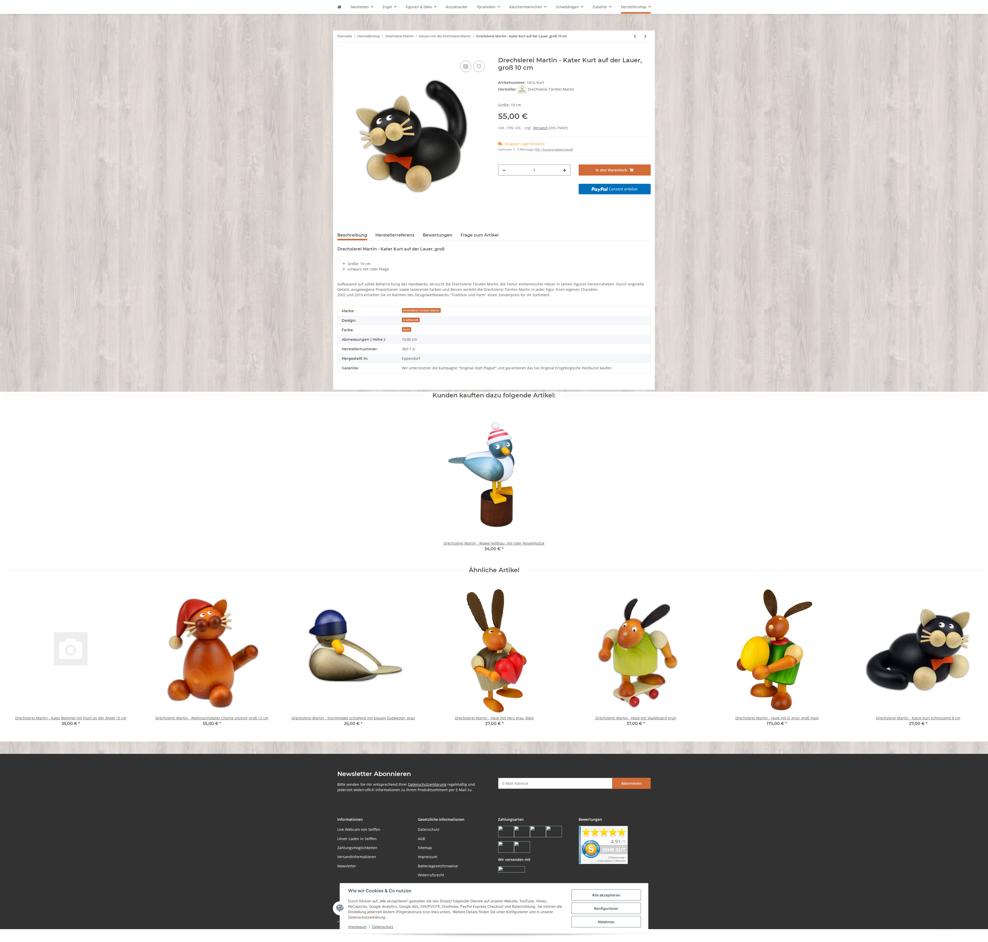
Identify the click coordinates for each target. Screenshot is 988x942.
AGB (421, 838)
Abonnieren (631, 783)
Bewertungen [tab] (437, 235)
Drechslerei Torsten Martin (421, 310)
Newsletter (346, 866)
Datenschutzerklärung (427, 784)
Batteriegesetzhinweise (438, 866)
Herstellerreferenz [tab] (394, 235)
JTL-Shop (961, 935)
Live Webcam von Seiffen (358, 829)
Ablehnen (606, 922)
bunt (406, 329)
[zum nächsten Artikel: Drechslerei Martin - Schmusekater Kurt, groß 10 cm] (645, 36)
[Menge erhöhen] (564, 170)
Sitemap (425, 847)
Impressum (427, 856)
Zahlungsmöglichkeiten (357, 847)
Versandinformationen (356, 856)
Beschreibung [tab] (352, 235)
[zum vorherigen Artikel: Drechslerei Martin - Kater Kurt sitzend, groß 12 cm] (635, 36)
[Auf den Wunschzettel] (479, 66)
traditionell (410, 320)
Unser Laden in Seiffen (357, 838)
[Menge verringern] (504, 170)
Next (975, 657)
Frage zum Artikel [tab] (480, 235)
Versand (540, 127)
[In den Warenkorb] (341, 54)
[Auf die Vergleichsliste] (465, 66)
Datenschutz (428, 829)
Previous (12, 657)
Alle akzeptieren (606, 895)
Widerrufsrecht (431, 875)
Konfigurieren (606, 908)
